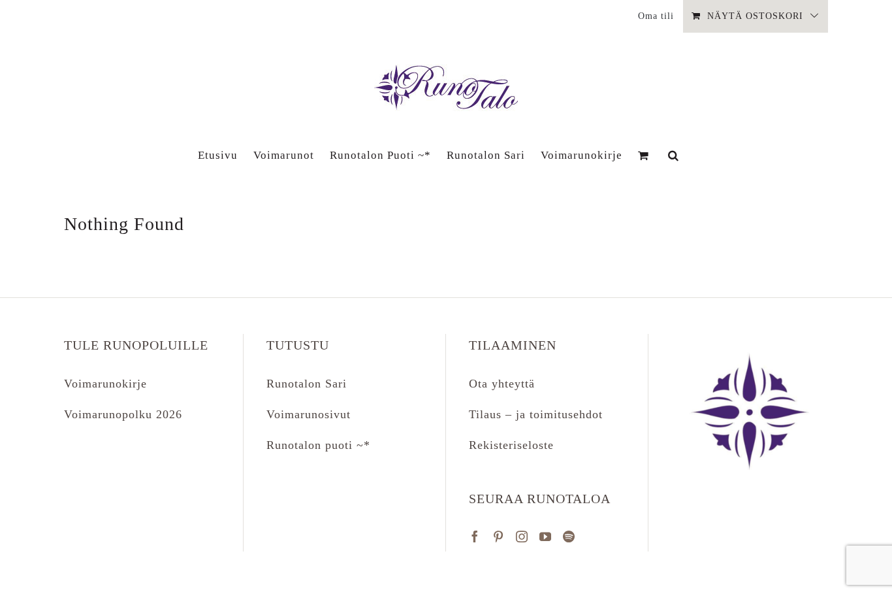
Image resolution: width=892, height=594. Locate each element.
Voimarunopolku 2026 (123, 414)
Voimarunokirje (105, 383)
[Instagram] (522, 536)
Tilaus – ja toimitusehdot (536, 414)
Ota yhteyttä (502, 383)
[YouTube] (545, 536)
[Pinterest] (498, 536)
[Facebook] (475, 536)
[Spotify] (569, 536)
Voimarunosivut (308, 414)
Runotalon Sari (306, 383)
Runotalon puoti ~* (318, 445)
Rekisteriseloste (511, 445)
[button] (673, 155)
